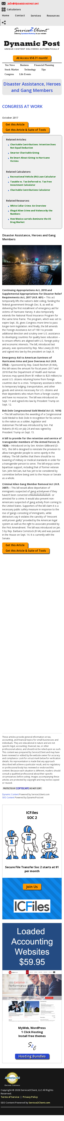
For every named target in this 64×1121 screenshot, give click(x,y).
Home (5, 15)
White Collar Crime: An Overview (28, 205)
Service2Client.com (39, 1102)
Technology (30, 69)
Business (24, 65)
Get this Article (15, 124)
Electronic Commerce (12, 1085)
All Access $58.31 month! (32, 58)
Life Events (25, 74)
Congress (9, 74)
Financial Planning (44, 65)
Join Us (32, 886)
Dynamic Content (10, 794)
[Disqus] (32, 599)
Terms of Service (10, 1096)
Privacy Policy (30, 1096)
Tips (43, 69)
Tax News (10, 65)
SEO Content (8, 797)
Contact (20, 15)
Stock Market (12, 69)
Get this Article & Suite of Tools (26, 130)
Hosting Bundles (32, 1056)
